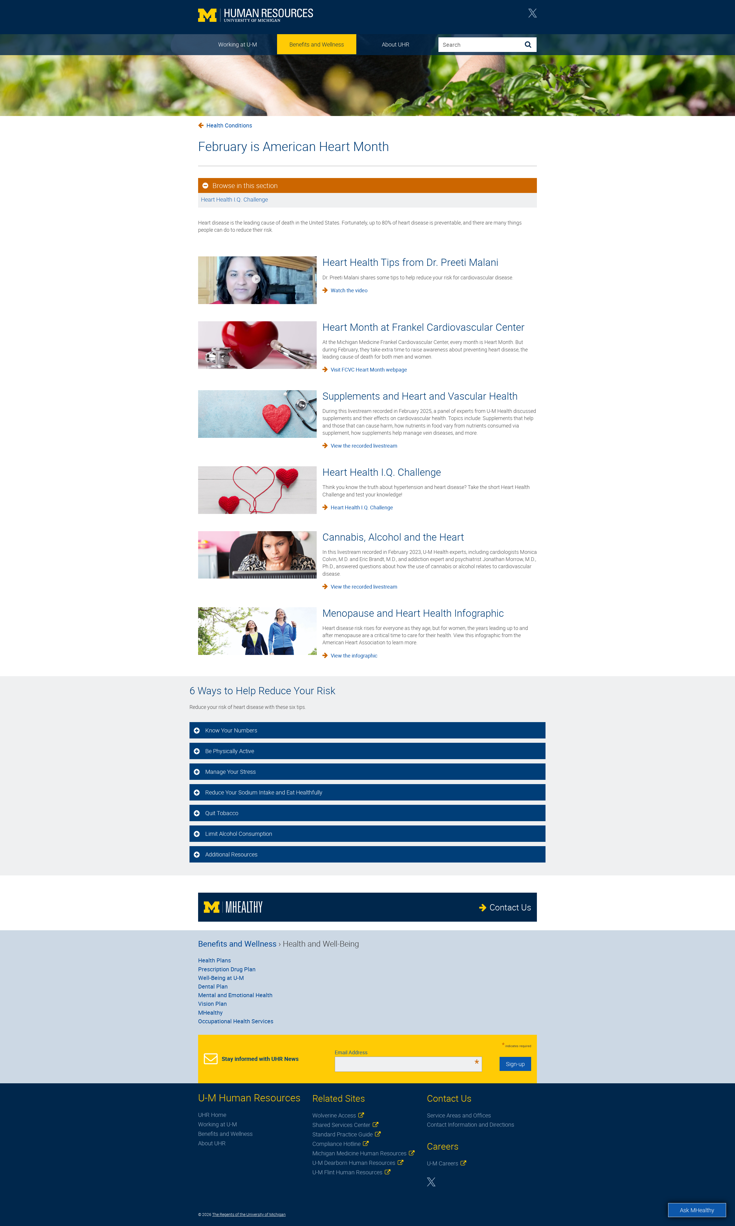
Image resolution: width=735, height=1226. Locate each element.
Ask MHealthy (697, 1210)
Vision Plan (212, 1003)
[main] (367, 177)
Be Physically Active (229, 751)
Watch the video (349, 290)
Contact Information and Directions (470, 1124)
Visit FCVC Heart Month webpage (369, 369)
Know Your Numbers (231, 730)
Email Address (407, 1052)
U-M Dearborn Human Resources (353, 1163)
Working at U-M (237, 44)
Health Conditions (229, 125)
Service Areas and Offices (459, 1115)
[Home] (255, 16)
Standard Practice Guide (342, 1134)
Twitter (532, 15)
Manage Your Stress (230, 772)
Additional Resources (231, 854)
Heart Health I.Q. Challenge (234, 199)
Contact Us (510, 907)
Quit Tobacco (221, 813)
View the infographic (354, 655)
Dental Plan (213, 986)
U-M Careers (442, 1163)
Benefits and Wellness (316, 44)
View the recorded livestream (364, 445)
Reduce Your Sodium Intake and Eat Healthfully (263, 792)
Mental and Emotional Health (235, 995)
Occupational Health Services (235, 1021)
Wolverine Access (334, 1115)
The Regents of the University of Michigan (249, 1214)
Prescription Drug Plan (227, 969)
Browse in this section (245, 185)
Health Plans (214, 960)
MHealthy (210, 1012)
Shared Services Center (341, 1125)
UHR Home (212, 1115)
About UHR (395, 44)
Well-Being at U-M (221, 977)
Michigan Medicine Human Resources (359, 1153)
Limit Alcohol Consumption (238, 834)
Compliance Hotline (336, 1144)
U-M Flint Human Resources (347, 1172)
